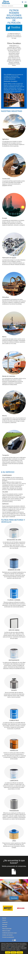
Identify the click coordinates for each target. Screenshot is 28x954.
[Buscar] (25, 6)
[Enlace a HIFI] (10, 908)
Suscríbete (14, 898)
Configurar (20, 952)
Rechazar (13, 952)
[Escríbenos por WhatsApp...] (13, 890)
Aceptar (7, 952)
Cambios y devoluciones (7, 935)
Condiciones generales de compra (9, 933)
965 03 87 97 (14, 885)
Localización (5, 922)
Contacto (4, 920)
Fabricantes (4, 924)
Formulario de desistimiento (8, 937)
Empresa (4, 918)
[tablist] (14, 908)
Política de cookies (6, 930)
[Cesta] (22, 2)
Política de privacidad (6, 928)
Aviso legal (4, 926)
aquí (10, 947)
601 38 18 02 (14, 882)
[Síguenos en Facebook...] (15, 890)
